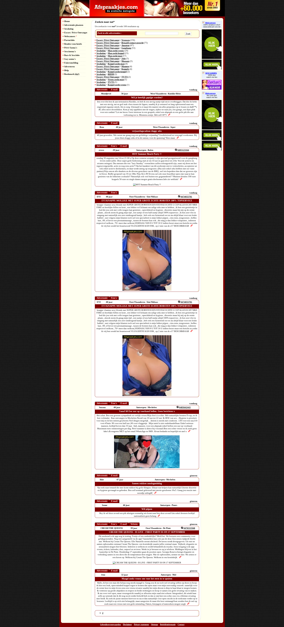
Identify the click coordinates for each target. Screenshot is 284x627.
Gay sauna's (70, 59)
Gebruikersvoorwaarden (110, 624)
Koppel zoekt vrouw (117, 85)
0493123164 (183, 150)
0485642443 (185, 407)
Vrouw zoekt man (116, 79)
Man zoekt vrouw (116, 50)
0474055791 (186, 196)
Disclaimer (127, 624)
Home (67, 21)
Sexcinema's (70, 51)
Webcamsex (70, 36)
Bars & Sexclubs (72, 55)
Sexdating (68, 29)
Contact (181, 624)
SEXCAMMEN (211, 73)
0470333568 (189, 528)
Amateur (125, 45)
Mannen (125, 66)
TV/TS (124, 77)
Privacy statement (141, 624)
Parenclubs (69, 40)
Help (66, 70)
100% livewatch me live (211, 76)
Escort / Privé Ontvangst (107, 40)
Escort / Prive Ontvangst (75, 32)
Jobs (123, 58)
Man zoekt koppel (116, 53)
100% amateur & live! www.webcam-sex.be (211, 26)
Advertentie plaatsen (73, 25)
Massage (125, 61)
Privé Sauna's (70, 47)
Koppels (125, 69)
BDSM (111, 74)
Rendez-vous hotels (73, 44)
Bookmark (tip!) (71, 74)
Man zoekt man (115, 56)
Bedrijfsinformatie (168, 624)
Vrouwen (125, 40)
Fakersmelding (71, 63)
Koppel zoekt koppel (117, 71)
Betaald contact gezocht (132, 43)
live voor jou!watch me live (211, 96)
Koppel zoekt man (116, 64)
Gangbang (126, 48)
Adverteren (69, 66)
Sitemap (154, 624)
